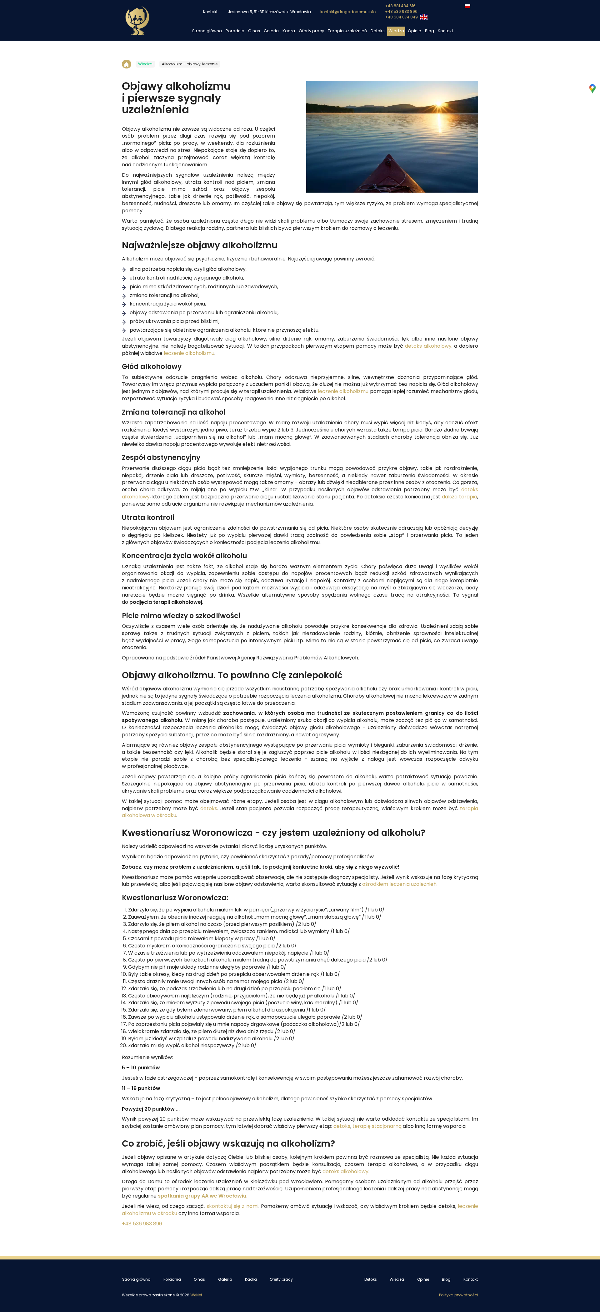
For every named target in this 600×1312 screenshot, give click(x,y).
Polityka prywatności (458, 1295)
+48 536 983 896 (401, 11)
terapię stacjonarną (377, 1126)
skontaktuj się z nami (232, 1206)
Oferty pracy (311, 31)
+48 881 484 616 (400, 6)
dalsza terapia (459, 496)
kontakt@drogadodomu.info (348, 12)
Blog (429, 31)
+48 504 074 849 (402, 17)
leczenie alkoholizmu (189, 353)
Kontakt (445, 31)
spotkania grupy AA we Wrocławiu (202, 1195)
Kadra (288, 31)
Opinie (414, 31)
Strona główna (207, 31)
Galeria (271, 31)
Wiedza (396, 31)
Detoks (378, 31)
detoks (208, 808)
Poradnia (235, 31)
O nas (254, 31)
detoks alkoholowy (428, 346)
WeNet (196, 1295)
